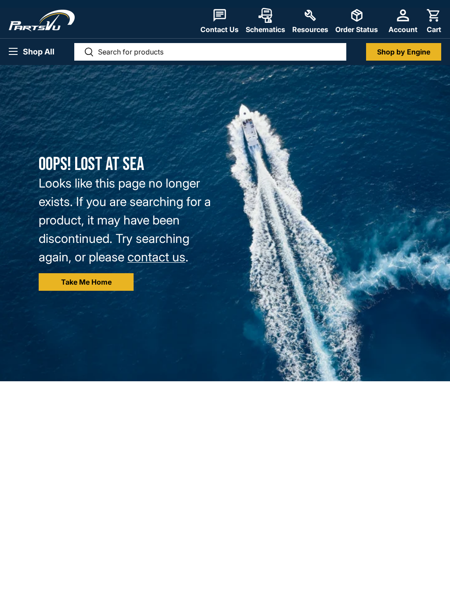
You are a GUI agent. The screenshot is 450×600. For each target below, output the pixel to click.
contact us (156, 256)
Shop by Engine (403, 51)
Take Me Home (86, 282)
